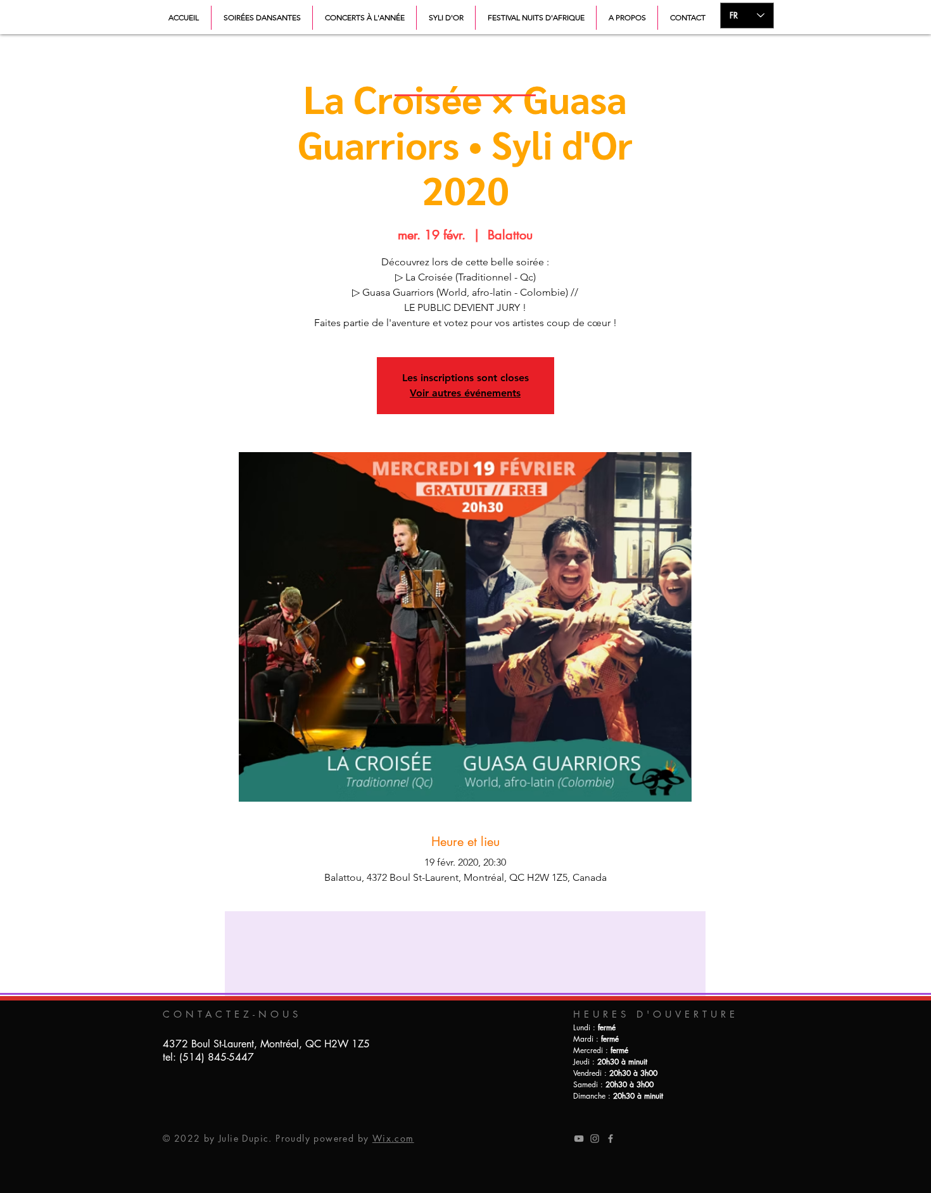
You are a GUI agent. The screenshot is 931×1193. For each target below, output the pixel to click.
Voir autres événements (465, 393)
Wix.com (393, 1138)
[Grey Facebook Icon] (610, 1138)
